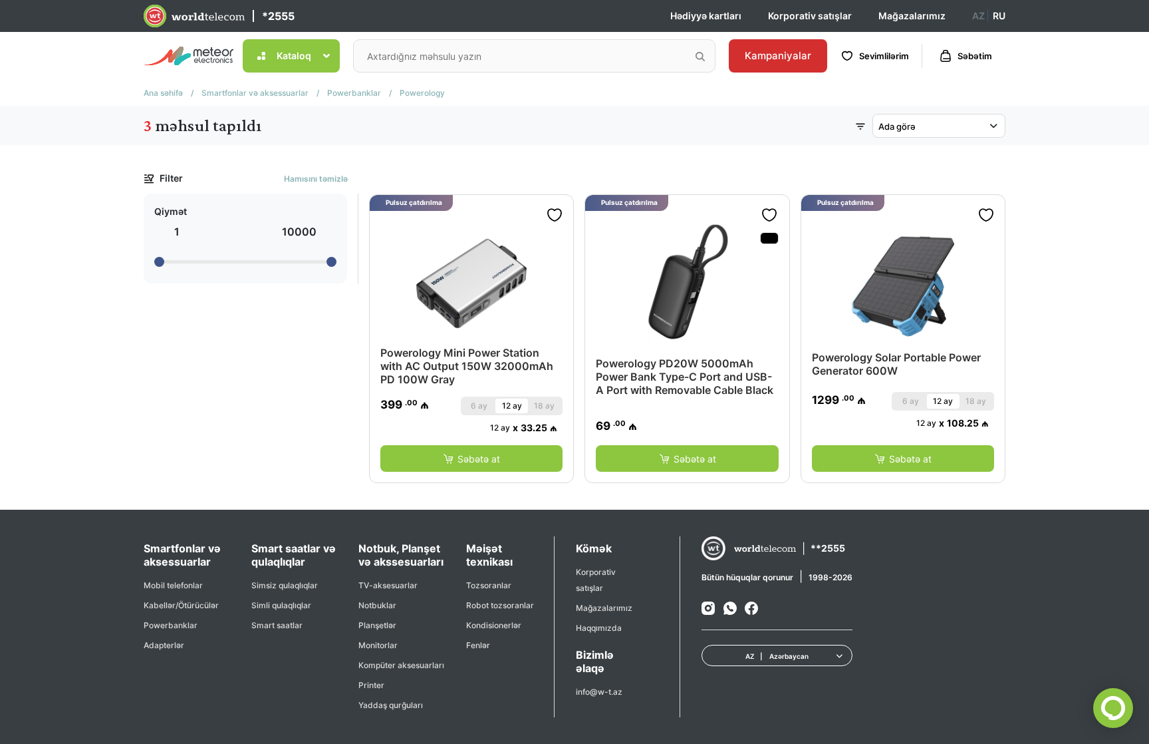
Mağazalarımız (912, 15)
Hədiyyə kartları (705, 15)
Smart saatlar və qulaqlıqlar (293, 555)
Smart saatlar (277, 625)
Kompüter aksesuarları (401, 665)
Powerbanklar (354, 93)
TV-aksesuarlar (388, 585)
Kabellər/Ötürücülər (181, 605)
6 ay (479, 406)
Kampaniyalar (778, 55)
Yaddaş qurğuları (390, 705)
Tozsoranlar (488, 585)
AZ (978, 15)
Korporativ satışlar (810, 15)
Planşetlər (377, 625)
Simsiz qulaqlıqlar (284, 585)
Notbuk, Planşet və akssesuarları (401, 555)
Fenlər (478, 645)
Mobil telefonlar (173, 585)
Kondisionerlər (493, 625)
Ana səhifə (163, 93)
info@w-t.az (599, 692)
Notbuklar (377, 605)
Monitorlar (378, 645)
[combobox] (938, 126)
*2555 (278, 16)
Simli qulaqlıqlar (281, 605)
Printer (371, 685)
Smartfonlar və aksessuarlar (255, 93)
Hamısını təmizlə (316, 179)
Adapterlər (164, 645)
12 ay (512, 406)
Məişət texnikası (489, 555)
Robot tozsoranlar (500, 605)
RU (999, 15)
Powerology (422, 93)
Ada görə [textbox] (897, 126)
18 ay (544, 406)
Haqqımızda (599, 628)
